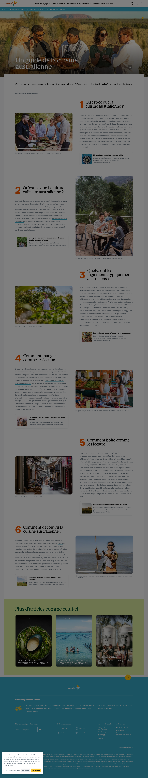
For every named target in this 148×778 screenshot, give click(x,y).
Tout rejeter (25, 770)
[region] (22, 763)
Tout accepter (36, 770)
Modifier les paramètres (13, 770)
